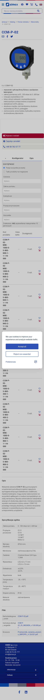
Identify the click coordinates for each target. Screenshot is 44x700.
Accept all (22, 346)
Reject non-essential (22, 354)
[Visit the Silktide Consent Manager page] (35, 362)
